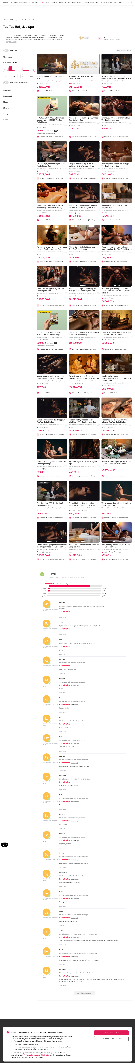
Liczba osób (7, 96)
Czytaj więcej (11, 42)
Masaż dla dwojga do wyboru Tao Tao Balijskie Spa (76, 973)
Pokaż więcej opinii (84, 993)
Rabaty (47, 2)
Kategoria (7, 114)
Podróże (121, 2)
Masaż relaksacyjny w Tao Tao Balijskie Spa (74, 779)
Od (5, 74)
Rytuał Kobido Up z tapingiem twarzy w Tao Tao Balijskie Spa (80, 626)
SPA (115, 2)
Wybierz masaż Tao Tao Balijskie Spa (72, 663)
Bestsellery (62, 2)
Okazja (5, 102)
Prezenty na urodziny (74, 2)
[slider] (4, 70)
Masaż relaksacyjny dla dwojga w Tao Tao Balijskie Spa (78, 934)
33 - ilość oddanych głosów (111, 39)
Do (22, 74)
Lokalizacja (34, 2)
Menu (7, 2)
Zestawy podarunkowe (91, 2)
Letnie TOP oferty (106, 2)
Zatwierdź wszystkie (111, 1033)
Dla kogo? (6, 108)
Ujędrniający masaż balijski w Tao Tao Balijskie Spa (77, 643)
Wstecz (6, 20)
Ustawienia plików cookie (111, 1039)
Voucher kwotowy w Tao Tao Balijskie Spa (73, 760)
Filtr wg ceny (8, 57)
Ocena (5, 120)
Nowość (54, 2)
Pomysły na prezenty (20, 2)
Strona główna (16, 20)
